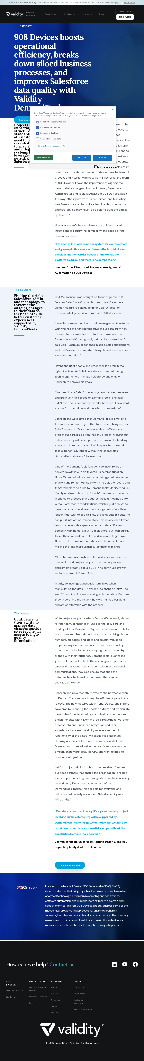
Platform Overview (30, 14)
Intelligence (69, 14)
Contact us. (63, 964)
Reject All (82, 157)
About (102, 14)
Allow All (102, 157)
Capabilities (50, 14)
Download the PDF (69, 865)
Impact (87, 14)
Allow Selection (43, 157)
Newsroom (56, 1000)
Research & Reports (38, 996)
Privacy (54, 1012)
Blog (31, 1003)
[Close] (113, 109)
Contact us (79, 987)
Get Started (125, 17)
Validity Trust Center (83, 1009)
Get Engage (11, 997)
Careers (54, 993)
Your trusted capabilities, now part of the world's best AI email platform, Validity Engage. (72, 2)
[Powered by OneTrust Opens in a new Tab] (104, 166)
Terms (54, 1006)
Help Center (79, 993)
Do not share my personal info (51, 146)
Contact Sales (125, 11)
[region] (73, 137)
